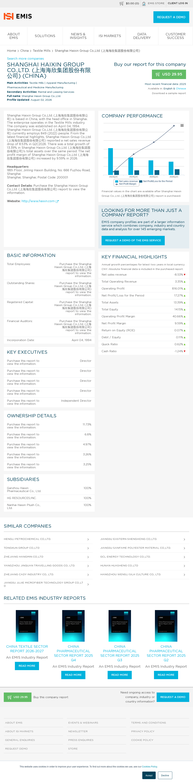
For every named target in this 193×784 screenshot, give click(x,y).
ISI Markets (110, 36)
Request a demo (172, 697)
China (24, 50)
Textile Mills (42, 50)
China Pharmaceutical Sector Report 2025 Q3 (119, 653)
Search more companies (25, 58)
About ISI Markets (19, 731)
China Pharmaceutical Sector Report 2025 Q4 (73, 653)
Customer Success (175, 36)
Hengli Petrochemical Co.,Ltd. (27, 539)
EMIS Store (156, 3)
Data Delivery (142, 36)
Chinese (181, 88)
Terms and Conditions (148, 723)
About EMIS (13, 36)
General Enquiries (20, 740)
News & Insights (78, 36)
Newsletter (78, 731)
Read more (27, 666)
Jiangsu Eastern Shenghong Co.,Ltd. (128, 539)
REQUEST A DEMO (171, 17)
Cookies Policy (149, 766)
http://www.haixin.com (38, 201)
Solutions (45, 36)
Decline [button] (165, 775)
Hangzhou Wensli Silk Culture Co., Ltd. (130, 574)
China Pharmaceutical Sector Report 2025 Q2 (166, 653)
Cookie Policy (142, 740)
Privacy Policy (142, 731)
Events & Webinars (83, 723)
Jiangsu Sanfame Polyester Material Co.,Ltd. (135, 548)
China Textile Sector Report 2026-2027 (27, 649)
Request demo (16, 748)
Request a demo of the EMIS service (133, 240)
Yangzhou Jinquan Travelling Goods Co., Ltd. (39, 565)
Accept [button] (149, 775)
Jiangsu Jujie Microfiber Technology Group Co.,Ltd (43, 584)
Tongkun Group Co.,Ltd (22, 548)
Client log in (178, 3)
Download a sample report (169, 93)
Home (11, 50)
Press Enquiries (80, 740)
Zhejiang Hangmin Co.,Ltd (23, 556)
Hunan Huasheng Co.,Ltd (119, 565)
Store (73, 748)
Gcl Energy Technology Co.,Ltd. (125, 556)
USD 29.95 (171, 74)
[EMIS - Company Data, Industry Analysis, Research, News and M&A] (19, 19)
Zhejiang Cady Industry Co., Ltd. (29, 574)
